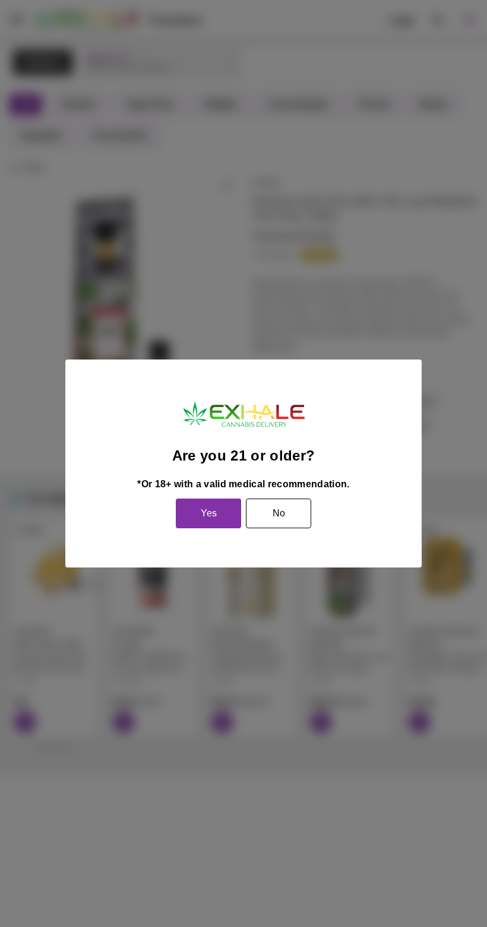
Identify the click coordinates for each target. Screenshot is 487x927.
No (279, 513)
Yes (209, 513)
